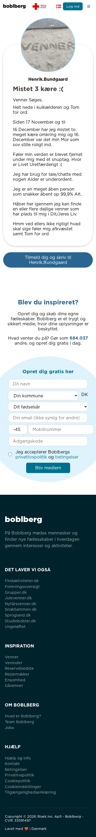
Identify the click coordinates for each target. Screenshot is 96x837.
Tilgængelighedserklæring (30, 792)
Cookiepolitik (17, 780)
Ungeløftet (15, 626)
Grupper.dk (16, 592)
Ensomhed (15, 680)
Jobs (9, 727)
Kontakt (12, 763)
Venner (12, 657)
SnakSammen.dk (21, 609)
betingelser (66, 457)
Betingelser (16, 769)
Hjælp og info (18, 758)
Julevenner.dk (18, 598)
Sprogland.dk (18, 615)
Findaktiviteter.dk (22, 580)
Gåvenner (14, 685)
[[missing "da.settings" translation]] (58, 6)
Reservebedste (19, 668)
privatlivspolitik (31, 457)
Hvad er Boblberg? (23, 716)
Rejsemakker (17, 674)
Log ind (72, 6)
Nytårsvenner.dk (20, 603)
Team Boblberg (19, 721)
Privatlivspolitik (19, 775)
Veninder (13, 662)
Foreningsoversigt (22, 586)
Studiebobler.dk (20, 621)
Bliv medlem (48, 467)
